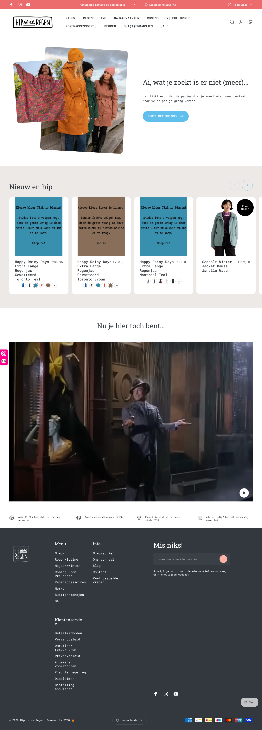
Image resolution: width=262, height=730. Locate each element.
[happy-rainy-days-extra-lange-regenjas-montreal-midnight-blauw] (173, 281)
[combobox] (240, 4)
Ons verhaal (103, 559)
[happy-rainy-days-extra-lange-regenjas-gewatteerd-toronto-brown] (48, 285)
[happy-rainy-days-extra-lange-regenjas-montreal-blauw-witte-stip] (154, 281)
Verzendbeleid (67, 639)
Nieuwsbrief (103, 553)
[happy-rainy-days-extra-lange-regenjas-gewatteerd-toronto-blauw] (23, 285)
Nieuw (60, 553)
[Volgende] (247, 185)
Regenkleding (66, 559)
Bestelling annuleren (64, 687)
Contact (99, 572)
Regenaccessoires (70, 582)
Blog (97, 566)
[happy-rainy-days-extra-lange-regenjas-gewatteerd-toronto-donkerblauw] (29, 285)
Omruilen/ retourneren (65, 647)
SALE (59, 601)
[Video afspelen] (131, 421)
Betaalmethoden (68, 633)
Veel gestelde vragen (105, 580)
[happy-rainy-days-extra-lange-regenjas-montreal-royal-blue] (148, 281)
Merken (61, 588)
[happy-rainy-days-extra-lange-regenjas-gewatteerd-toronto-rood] (42, 285)
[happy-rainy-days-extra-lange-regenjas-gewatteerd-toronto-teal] (35, 285)
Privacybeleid (67, 656)
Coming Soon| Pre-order (66, 574)
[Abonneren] (223, 559)
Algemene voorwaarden (65, 664)
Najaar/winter (67, 566)
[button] (244, 493)
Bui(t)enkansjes (69, 595)
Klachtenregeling (70, 672)
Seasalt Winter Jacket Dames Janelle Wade (217, 266)
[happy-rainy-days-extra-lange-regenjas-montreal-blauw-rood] (160, 281)
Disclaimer (64, 679)
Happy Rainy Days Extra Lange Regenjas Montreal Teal (157, 268)
